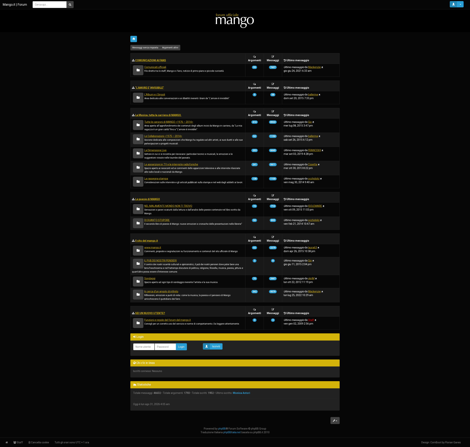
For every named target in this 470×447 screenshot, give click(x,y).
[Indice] (235, 21)
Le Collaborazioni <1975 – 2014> (163, 136)
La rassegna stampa (156, 178)
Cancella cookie (39, 442)
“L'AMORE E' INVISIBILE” (149, 87)
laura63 (312, 247)
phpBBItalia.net (232, 432)
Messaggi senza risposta (145, 47)
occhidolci (313, 178)
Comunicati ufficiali (155, 67)
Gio (310, 121)
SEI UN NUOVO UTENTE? (150, 313)
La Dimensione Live (155, 150)
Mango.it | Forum (15, 4)
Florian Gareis (453, 442)
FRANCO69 (314, 150)
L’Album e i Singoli (154, 94)
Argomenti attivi (170, 47)
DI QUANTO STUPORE (157, 220)
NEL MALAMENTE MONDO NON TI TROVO (168, 205)
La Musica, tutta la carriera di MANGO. (158, 115)
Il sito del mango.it (146, 240)
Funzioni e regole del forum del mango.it (167, 319)
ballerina (313, 94)
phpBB (222, 428)
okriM (311, 278)
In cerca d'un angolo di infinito (161, 291)
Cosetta (312, 164)
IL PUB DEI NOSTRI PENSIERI (160, 260)
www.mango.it (152, 247)
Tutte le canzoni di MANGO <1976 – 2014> (168, 121)
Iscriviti (216, 346)
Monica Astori (241, 392)
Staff (311, 319)
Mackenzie (314, 67)
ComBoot (435, 442)
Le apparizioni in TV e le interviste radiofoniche (171, 164)
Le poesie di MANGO (147, 199)
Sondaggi (149, 278)
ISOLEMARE (315, 205)
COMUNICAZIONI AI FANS (150, 60)
